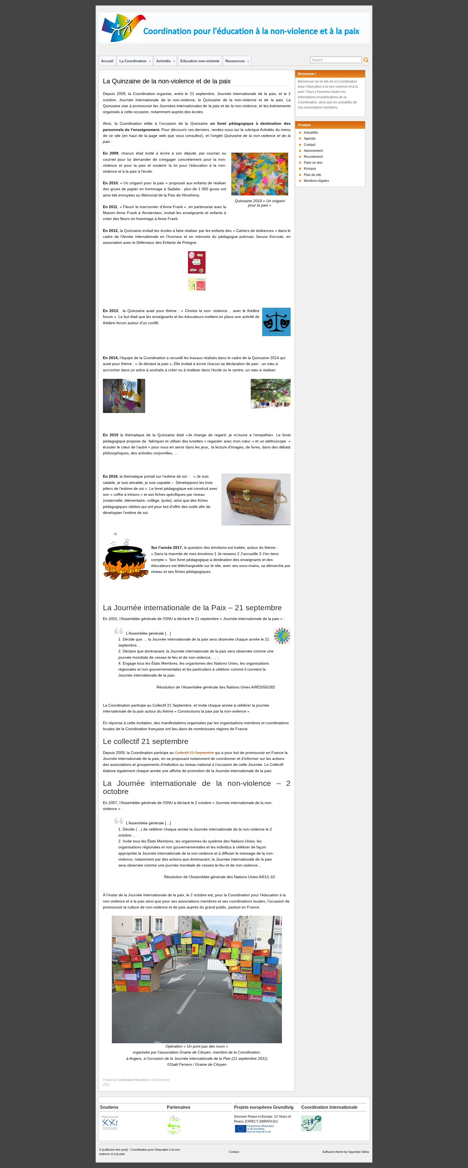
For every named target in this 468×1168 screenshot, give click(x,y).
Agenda (310, 138)
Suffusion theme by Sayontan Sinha (345, 1151)
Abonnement (313, 151)
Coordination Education (132, 1079)
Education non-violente (199, 61)
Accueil (107, 61)
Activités (163, 61)
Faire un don (313, 163)
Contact (309, 145)
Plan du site (312, 175)
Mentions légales (316, 181)
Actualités (311, 132)
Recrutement (313, 157)
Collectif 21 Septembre (194, 752)
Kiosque (310, 168)
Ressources (235, 61)
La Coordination (133, 61)
